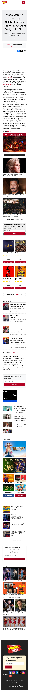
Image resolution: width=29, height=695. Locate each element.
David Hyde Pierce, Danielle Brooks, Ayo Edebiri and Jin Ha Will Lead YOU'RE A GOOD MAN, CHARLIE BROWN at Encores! (14, 596)
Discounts (20, 495)
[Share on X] (21, 51)
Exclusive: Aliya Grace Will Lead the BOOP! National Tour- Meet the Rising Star (14, 628)
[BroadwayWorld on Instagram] (13, 672)
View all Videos (7, 436)
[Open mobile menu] (27, 2)
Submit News (9, 680)
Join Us (22, 679)
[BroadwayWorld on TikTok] (20, 672)
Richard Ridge (7, 84)
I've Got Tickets (8, 262)
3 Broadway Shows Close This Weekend (14, 581)
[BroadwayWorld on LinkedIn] (17, 672)
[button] (23, 2)
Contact (17, 679)
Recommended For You (8, 502)
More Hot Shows (8, 495)
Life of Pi (10, 78)
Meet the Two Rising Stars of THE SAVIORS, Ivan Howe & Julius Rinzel (20, 431)
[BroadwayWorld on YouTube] (10, 676)
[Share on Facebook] (18, 51)
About (12, 679)
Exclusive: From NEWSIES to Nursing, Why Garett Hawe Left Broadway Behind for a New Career (14, 613)
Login (20, 2)
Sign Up (8, 667)
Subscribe (14, 384)
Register (16, 2)
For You (9, 131)
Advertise (7, 679)
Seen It (8, 259)
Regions (16, 680)
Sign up (14, 559)
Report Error (14, 682)
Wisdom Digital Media (19, 685)
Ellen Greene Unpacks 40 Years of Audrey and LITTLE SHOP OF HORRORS (20, 424)
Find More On (13, 294)
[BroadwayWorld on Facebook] (10, 672)
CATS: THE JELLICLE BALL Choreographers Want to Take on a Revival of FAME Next (18, 340)
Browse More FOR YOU (15, 219)
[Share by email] (25, 51)
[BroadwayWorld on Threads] (23, 672)
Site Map (21, 680)
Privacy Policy (19, 686)
